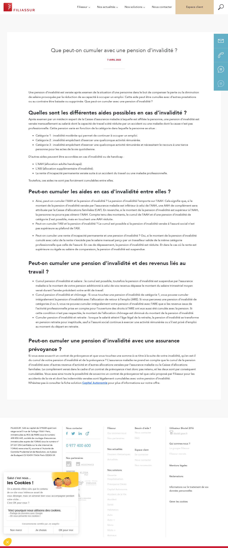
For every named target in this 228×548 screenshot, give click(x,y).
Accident (111, 499)
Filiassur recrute (177, 453)
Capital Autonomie (117, 489)
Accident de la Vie (116, 494)
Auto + (111, 520)
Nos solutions (133, 7)
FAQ (137, 438)
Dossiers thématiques (118, 454)
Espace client (194, 7)
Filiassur (82, 7)
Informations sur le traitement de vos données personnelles (188, 488)
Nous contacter (162, 7)
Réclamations (176, 476)
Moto (110, 525)
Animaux (111, 535)
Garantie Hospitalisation (115, 477)
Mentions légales (178, 465)
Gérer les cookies (178, 501)
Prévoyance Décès (116, 484)
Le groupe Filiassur (179, 448)
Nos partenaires (115, 438)
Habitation (112, 509)
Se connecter (141, 454)
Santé (110, 504)
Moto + (111, 530)
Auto (110, 515)
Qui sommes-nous (116, 433)
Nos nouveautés (143, 465)
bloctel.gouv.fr (178, 432)
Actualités (112, 459)
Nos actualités (106, 7)
